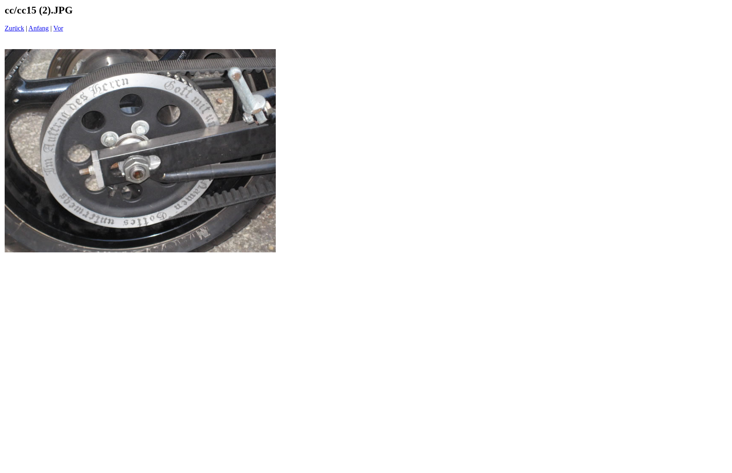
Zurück (14, 28)
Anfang (38, 28)
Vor (58, 28)
